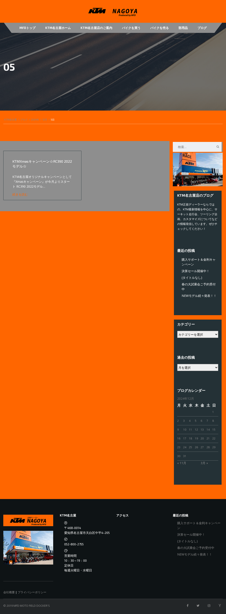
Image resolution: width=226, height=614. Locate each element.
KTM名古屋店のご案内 (96, 28)
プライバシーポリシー (32, 592)
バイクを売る (159, 28)
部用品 (183, 28)
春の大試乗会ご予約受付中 (195, 548)
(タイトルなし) (192, 277)
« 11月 (181, 463)
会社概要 (9, 592)
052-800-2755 (74, 544)
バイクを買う (131, 28)
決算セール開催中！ (195, 271)
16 (178, 438)
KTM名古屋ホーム (58, 28)
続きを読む (20, 194)
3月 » (204, 463)
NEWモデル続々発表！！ (199, 296)
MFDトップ (27, 28)
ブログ (202, 28)
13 (202, 429)
